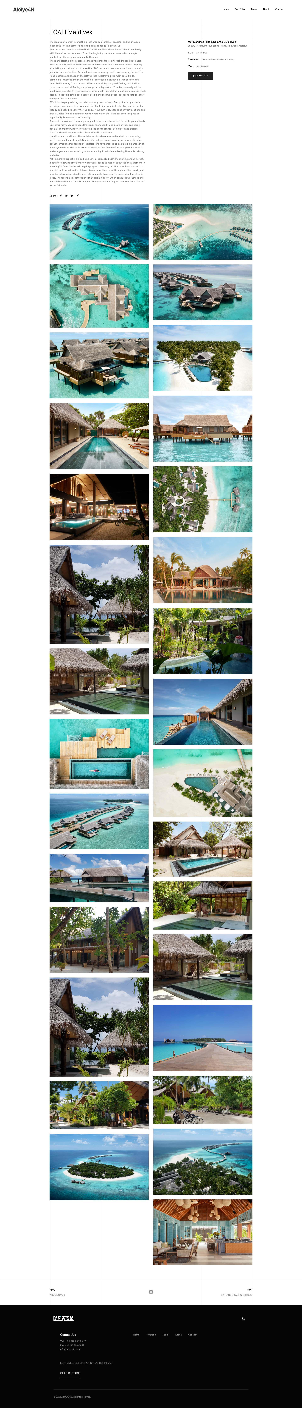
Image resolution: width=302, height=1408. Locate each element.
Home (226, 9)
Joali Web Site (200, 75)
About (266, 9)
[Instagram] (244, 1318)
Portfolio (240, 9)
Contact (279, 9)
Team (254, 9)
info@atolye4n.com (70, 1349)
